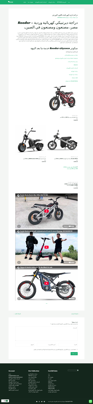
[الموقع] (24, 345)
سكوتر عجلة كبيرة (32, 388)
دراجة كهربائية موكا (32, 383)
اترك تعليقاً (75, 17)
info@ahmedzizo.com (14, 375)
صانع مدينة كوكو (12, 380)
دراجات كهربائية (51, 2)
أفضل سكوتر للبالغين (32, 387)
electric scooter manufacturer (16, 377)
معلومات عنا (30, 2)
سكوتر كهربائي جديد (32, 377)
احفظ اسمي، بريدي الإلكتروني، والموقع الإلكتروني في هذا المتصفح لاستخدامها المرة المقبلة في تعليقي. (54, 349)
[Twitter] (41, 401)
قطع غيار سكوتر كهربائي (14, 385)
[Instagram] (39, 401)
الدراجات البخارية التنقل (13, 390)
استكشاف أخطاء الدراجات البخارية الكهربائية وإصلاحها (66, 58)
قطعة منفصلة (75, 77)
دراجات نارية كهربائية (73, 74)
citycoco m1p (51, 387)
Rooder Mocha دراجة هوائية (71, 81)
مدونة (10, 374)
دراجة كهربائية (51, 383)
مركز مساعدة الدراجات (73, 61)
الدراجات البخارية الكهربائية (40, 2)
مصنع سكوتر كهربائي (52, 391)
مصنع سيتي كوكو (31, 380)
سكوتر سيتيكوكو (12, 387)
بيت (69, 2)
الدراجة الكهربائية (12, 388)
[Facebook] (44, 401)
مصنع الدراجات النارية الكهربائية (15, 383)
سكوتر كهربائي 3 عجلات (33, 391)
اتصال (24, 2)
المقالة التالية (17, 313)
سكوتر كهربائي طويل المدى (54, 390)
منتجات (70, 17)
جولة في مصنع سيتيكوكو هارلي (71, 55)
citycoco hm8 (51, 388)
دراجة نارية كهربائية (52, 385)
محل (49, 375)
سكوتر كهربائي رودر (52, 380)
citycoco (76, 64)
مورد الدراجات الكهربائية (14, 382)
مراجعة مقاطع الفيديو (32, 374)
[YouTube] (36, 401)
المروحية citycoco (61, 2)
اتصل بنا (49, 378)
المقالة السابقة (75, 313)
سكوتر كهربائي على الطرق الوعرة (35, 390)
